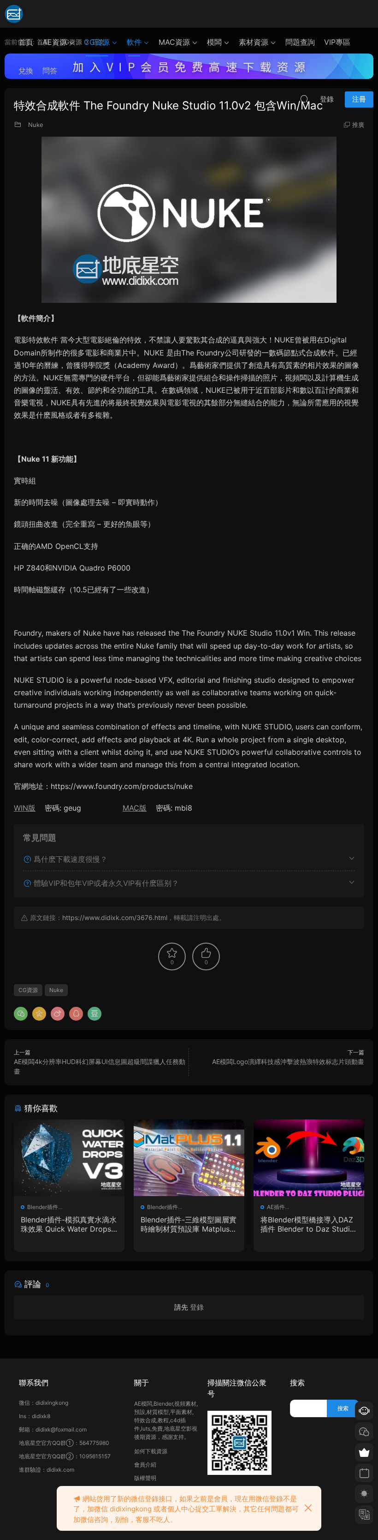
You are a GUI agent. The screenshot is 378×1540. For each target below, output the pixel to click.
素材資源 (253, 42)
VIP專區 (337, 42)
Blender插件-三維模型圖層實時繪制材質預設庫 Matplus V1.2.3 (189, 1224)
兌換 (25, 70)
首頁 (25, 42)
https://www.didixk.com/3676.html (114, 917)
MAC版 (135, 807)
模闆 (214, 42)
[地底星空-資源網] (14, 14)
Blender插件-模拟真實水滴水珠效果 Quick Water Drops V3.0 (69, 1224)
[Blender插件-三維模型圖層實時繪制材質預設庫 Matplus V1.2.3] (189, 1157)
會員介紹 (145, 1464)
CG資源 (97, 42)
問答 (49, 70)
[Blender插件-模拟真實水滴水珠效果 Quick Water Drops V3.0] (69, 1157)
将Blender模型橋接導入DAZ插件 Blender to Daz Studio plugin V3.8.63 (307, 1224)
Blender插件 (42, 1206)
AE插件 (276, 1206)
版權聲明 (145, 1477)
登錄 (197, 1307)
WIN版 (24, 807)
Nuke (35, 124)
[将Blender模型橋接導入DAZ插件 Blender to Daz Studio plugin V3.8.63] (309, 1157)
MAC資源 (174, 42)
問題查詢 (300, 42)
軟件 (134, 42)
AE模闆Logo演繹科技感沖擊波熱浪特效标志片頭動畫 (288, 1061)
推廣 (358, 124)
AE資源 (54, 42)
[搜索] (304, 98)
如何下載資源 (150, 1451)
